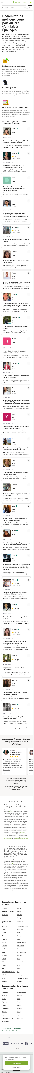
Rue (18, 971)
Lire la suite (6, 770)
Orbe (3, 962)
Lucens (19, 949)
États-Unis (20, 1018)
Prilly (18, 965)
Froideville (4, 939)
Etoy (3, 936)
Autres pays (5, 1021)
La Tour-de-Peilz (21, 942)
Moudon (4, 958)
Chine (18, 998)
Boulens (19, 914)
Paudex (4, 965)
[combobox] (14, 7)
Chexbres (4, 926)
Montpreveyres (21, 952)
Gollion (4, 942)
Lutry (3, 952)
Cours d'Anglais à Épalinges (9, 1030)
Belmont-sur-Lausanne (8, 911)
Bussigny (19, 918)
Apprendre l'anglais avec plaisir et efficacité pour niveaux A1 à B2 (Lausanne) (17, 753)
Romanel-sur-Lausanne (8, 971)
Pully (3, 968)
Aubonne (4, 908)
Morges (19, 955)
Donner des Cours (20, 2)
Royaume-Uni (5, 1015)
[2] (16, 1048)
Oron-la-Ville (20, 962)
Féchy (19, 939)
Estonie (19, 1002)
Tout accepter (16, 1063)
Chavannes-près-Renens (7, 922)
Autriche (4, 995)
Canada (4, 998)
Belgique (19, 995)
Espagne (4, 1002)
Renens (19, 968)
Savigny (19, 975)
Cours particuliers (6, 1028)
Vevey (3, 978)
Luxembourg (5, 1008)
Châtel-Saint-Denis (22, 926)
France (4, 1005)
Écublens (19, 981)
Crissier (4, 932)
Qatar (18, 1011)
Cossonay (20, 929)
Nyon (18, 958)
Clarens (4, 929)
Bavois (19, 908)
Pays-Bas (4, 1011)
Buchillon (4, 918)
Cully (18, 932)
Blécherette (5, 914)
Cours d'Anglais (17, 1028)
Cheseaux (20, 921)
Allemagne (5, 992)
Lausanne (4, 945)
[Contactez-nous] (31, 2)
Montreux (4, 955)
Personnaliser (16, 1067)
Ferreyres (20, 936)
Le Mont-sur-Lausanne (8, 949)
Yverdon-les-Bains (22, 978)
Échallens (4, 981)
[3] (18, 1048)
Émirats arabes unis (7, 1018)
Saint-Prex (5, 975)
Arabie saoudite (21, 992)
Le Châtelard (20, 945)
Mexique (19, 1008)
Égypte (19, 1015)
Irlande (19, 1005)
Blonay (19, 911)
